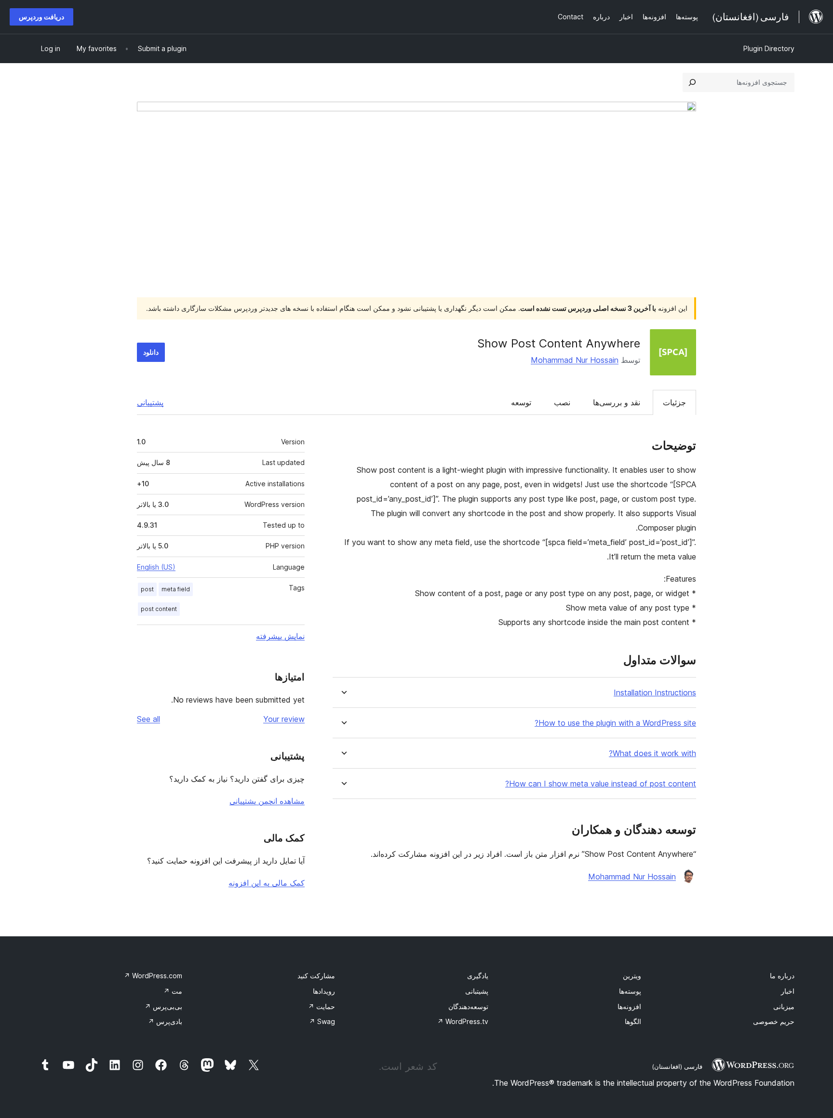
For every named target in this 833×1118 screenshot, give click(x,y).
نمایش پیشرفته (280, 636)
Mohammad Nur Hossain (574, 360)
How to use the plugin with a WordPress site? (615, 723)
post (147, 589)
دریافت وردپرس (41, 17)
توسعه (521, 402)
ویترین (632, 976)
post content (159, 608)
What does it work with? (652, 753)
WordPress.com (153, 976)
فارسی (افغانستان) (677, 1066)
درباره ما (782, 976)
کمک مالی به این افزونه (266, 883)
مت (172, 991)
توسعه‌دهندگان (468, 1006)
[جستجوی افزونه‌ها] (692, 82)
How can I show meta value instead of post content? (600, 783)
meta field (175, 589)
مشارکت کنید (316, 976)
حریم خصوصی (773, 1021)
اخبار (787, 991)
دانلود (151, 352)
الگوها (633, 1021)
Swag (322, 1021)
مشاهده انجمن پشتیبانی (267, 801)
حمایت (321, 1006)
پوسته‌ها (630, 991)
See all (148, 719)
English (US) (156, 567)
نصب (562, 402)
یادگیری (477, 976)
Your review (284, 719)
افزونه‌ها (629, 1006)
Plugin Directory (768, 48)
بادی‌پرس (165, 1021)
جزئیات (674, 402)
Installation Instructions (655, 692)
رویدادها (324, 991)
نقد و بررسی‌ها (616, 402)
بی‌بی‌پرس (163, 1006)
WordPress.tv (462, 1021)
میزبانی (783, 1006)
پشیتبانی (476, 991)
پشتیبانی (150, 402)
